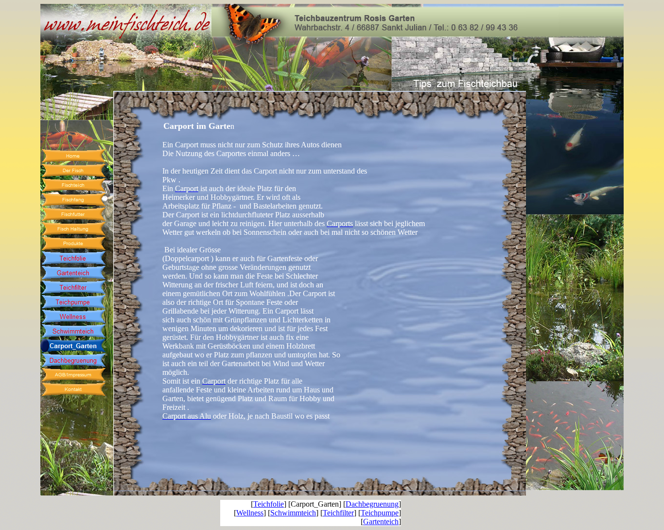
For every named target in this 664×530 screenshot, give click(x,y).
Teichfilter (338, 513)
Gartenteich (381, 521)
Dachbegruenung (372, 504)
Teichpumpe (380, 513)
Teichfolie (268, 504)
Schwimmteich (293, 513)
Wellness (249, 513)
